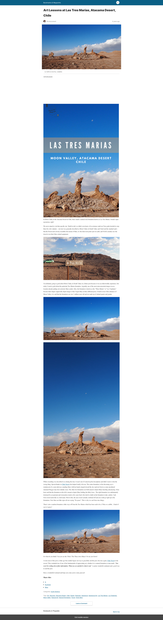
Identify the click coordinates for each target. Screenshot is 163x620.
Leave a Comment (81, 603)
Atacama (52, 595)
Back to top (116, 612)
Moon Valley (47, 597)
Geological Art (93, 595)
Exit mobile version (81, 617)
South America (55, 591)
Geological (84, 595)
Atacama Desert (61, 595)
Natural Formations (65, 597)
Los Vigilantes (112, 595)
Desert (72, 595)
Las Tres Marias (103, 595)
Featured (78, 595)
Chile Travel (66, 484)
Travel (73, 597)
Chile (68, 595)
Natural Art (55, 597)
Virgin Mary (79, 597)
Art (48, 595)
